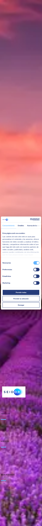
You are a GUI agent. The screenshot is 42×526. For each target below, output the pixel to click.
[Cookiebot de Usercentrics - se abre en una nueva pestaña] (30, 219)
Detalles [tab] (21, 225)
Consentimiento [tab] (8, 225)
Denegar (21, 305)
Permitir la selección (21, 299)
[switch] (36, 269)
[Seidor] (14, 392)
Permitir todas (21, 292)
